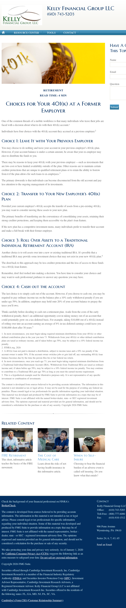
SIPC (67, 578)
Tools (51, 32)
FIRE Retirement (14, 455)
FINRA (17, 578)
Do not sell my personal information (58, 557)
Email (113, 71)
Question (114, 84)
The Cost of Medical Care (48, 457)
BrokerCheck (9, 505)
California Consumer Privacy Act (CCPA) (27, 553)
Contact (69, 32)
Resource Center (26, 32)
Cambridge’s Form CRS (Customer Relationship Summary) (32, 600)
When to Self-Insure (85, 457)
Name (113, 59)
